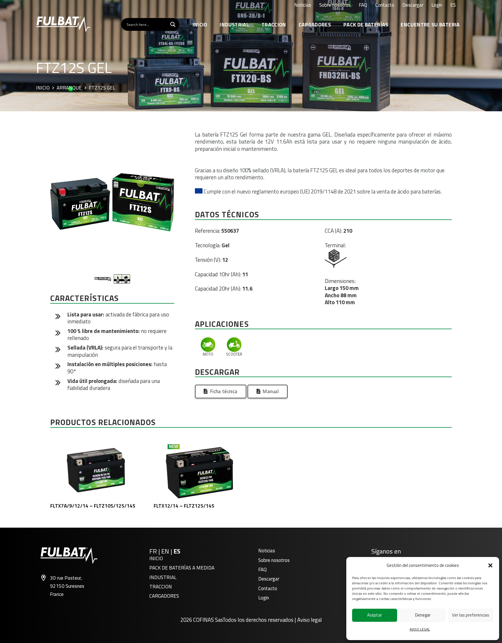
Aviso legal (309, 620)
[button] (490, 565)
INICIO (156, 558)
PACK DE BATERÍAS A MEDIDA (181, 568)
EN (165, 551)
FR (153, 551)
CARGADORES (164, 596)
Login (263, 597)
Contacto (267, 588)
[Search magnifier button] (173, 24)
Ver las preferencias (470, 615)
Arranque (69, 88)
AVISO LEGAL (420, 629)
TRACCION (160, 586)
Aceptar (374, 615)
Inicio (43, 88)
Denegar (423, 615)
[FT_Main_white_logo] (63, 24)
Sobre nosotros (274, 560)
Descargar (268, 579)
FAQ (262, 569)
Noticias (266, 550)
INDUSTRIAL (162, 577)
